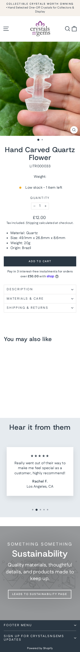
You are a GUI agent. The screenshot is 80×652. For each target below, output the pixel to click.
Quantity (40, 198)
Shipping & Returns (27, 308)
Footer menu (18, 625)
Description (20, 289)
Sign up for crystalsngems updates (34, 638)
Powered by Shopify (40, 648)
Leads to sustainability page (39, 594)
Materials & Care (25, 298)
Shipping (32, 223)
